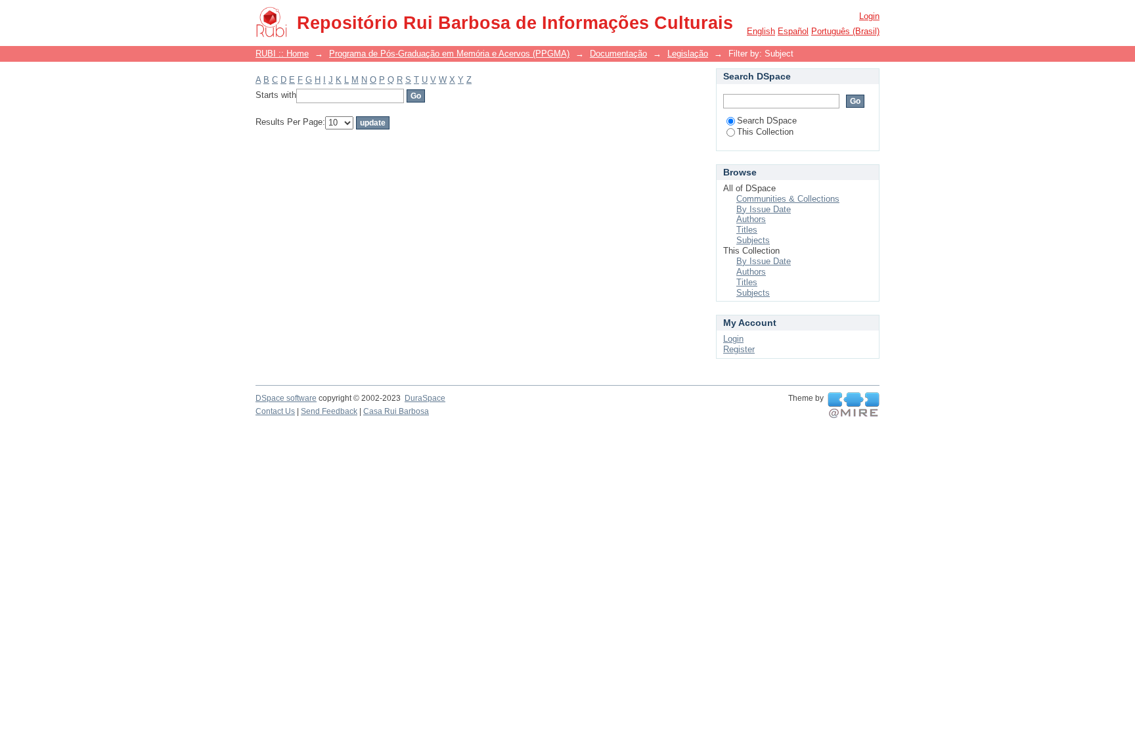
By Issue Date (763, 209)
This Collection (765, 132)
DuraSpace (425, 398)
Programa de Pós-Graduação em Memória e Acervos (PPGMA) (449, 53)
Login (869, 16)
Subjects (753, 240)
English (761, 31)
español (793, 31)
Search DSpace (767, 121)
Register (739, 349)
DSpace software (286, 398)
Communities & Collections (787, 199)
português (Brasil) (845, 31)
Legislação (687, 53)
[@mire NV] (853, 405)
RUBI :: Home (282, 53)
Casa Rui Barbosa (396, 411)
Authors (751, 219)
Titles (746, 230)
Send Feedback (329, 411)
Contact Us (275, 411)
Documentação (618, 53)
